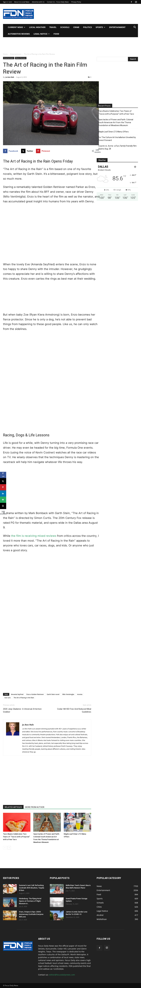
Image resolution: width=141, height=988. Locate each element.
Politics (87, 27)
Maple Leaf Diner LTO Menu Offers (113, 132)
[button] (134, 27)
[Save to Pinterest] (3, 487)
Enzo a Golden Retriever (35, 694)
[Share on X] (3, 481)
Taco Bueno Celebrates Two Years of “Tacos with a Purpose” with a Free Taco (16, 836)
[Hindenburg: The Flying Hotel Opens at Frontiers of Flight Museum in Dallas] (10, 902)
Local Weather (37, 27)
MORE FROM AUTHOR (34, 807)
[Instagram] (136, 2)
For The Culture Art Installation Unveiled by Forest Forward (117, 138)
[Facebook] (131, 2)
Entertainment (117, 27)
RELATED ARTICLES (13, 807)
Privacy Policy (76, 2)
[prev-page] (4, 847)
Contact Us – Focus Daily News (58, 2)
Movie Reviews (21, 58)
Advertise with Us (38, 2)
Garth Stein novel (53, 694)
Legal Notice (40, 34)
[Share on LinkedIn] (3, 493)
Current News (15, 27)
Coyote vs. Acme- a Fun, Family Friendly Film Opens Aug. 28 (117, 147)
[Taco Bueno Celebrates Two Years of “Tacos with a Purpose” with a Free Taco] (16, 822)
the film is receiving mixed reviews (33, 535)
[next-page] (9, 847)
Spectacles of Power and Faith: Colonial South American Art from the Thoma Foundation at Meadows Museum (115, 122)
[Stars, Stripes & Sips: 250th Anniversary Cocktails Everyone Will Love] (10, 915)
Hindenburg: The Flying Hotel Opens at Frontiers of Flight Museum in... (30, 901)
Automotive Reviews (19, 34)
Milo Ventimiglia (68, 694)
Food (56, 34)
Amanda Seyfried (17, 694)
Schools (64, 27)
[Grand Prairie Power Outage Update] (57, 902)
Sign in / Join (7, 2)
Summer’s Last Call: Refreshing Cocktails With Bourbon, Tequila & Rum (31, 887)
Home (5, 54)
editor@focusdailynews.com (62, 974)
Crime (76, 27)
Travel (52, 27)
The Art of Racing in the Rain (24, 698)
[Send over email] (3, 500)
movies (79, 694)
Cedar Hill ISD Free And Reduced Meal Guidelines (74, 710)
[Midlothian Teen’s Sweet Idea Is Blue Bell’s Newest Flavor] (57, 889)
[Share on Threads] (3, 506)
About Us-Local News (21, 2)
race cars (7, 698)
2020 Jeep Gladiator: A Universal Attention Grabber (22, 710)
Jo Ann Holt (10, 77)
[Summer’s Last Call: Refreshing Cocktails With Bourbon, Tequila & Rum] (10, 889)
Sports (99, 27)
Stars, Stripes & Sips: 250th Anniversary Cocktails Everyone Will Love (31, 914)
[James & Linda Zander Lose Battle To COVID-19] (57, 915)
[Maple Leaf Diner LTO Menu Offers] (77, 822)
